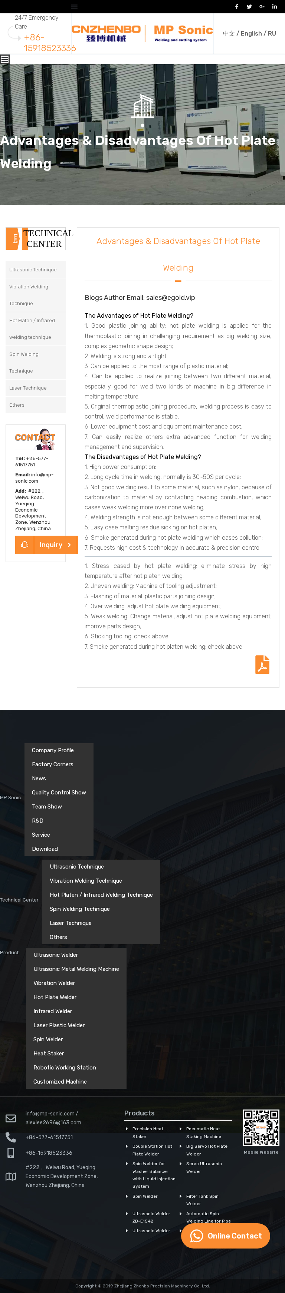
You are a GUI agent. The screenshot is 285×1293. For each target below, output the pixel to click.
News (39, 778)
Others (58, 937)
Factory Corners (52, 764)
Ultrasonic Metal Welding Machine (76, 969)
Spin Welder (48, 1039)
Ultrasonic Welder (55, 955)
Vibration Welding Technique (86, 880)
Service (41, 834)
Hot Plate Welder (54, 997)
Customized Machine (60, 1081)
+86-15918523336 (50, 42)
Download (45, 849)
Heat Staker (48, 1053)
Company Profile (53, 750)
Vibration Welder (54, 983)
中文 (229, 33)
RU (272, 33)
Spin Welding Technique (80, 909)
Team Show (47, 806)
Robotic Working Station (64, 1067)
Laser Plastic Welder (59, 1025)
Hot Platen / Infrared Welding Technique (101, 895)
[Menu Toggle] (74, 6)
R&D (37, 820)
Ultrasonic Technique (77, 866)
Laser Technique (71, 923)
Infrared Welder (52, 1011)
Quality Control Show (59, 792)
